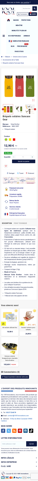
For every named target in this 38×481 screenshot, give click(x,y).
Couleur (7, 136)
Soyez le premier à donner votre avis (15, 377)
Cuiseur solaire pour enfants (28, 328)
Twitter (9, 431)
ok (32, 444)
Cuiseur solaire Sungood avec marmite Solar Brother (10, 358)
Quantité (7, 157)
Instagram (25, 431)
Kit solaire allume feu (10, 327)
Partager (12, 173)
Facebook (3, 431)
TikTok (31, 431)
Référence (6, 126)
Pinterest (31, 173)
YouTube (20, 431)
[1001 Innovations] (8, 11)
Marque (5, 124)
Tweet (21, 173)
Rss (14, 431)
